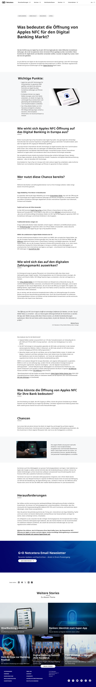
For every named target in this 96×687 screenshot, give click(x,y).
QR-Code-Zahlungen (23, 377)
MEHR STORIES (48, 666)
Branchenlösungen (23, 2)
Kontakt (28, 673)
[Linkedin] (69, 681)
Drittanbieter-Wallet (56, 195)
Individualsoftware (49, 2)
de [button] (91, 2)
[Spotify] (81, 681)
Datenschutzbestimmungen (34, 678)
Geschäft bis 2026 (34, 249)
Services (36, 2)
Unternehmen (72, 2)
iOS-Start (58, 212)
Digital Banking (22, 16)
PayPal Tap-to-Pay (36, 210)
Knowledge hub (8, 676)
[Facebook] (90, 681)
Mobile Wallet (33, 16)
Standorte (29, 676)
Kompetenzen (8, 681)
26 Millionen (72, 368)
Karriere (60, 2)
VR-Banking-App (25, 227)
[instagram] (86, 681)
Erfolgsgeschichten (10, 678)
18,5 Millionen (37, 370)
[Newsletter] (73, 681)
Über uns (29, 671)
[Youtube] (77, 681)
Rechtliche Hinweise (32, 681)
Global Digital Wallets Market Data (61, 373)
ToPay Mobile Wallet (26, 282)
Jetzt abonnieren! (26, 561)
